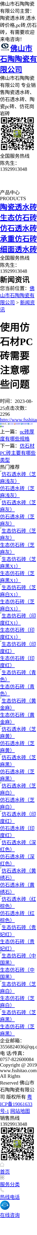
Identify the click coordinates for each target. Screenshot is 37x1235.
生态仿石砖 (18, 218)
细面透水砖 (18, 249)
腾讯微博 (24, 423)
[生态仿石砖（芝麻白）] (18, 991)
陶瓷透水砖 (18, 207)
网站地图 (20, 1111)
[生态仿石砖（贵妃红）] (18, 934)
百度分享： (4, 423)
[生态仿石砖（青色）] (18, 679)
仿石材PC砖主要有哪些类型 (18, 453)
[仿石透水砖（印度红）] (18, 821)
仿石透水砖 (18, 228)
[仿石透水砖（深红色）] (18, 849)
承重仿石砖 (18, 239)
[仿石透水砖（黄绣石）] (18, 878)
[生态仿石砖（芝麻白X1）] (18, 594)
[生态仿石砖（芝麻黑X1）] (18, 566)
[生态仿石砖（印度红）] (18, 651)
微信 (3, 426)
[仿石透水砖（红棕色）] (18, 906)
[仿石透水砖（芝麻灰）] (18, 509)
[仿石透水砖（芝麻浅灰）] (18, 481)
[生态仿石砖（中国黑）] (18, 963)
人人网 (31, 423)
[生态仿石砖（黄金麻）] (18, 708)
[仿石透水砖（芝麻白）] (18, 793)
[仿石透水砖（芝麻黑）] (18, 764)
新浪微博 (18, 423)
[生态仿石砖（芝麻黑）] (18, 1019)
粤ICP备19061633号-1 (16, 1104)
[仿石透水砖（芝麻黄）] (18, 736)
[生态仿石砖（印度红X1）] (18, 623)
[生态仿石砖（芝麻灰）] (18, 538)
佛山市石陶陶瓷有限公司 (18, 59)
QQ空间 (11, 423)
